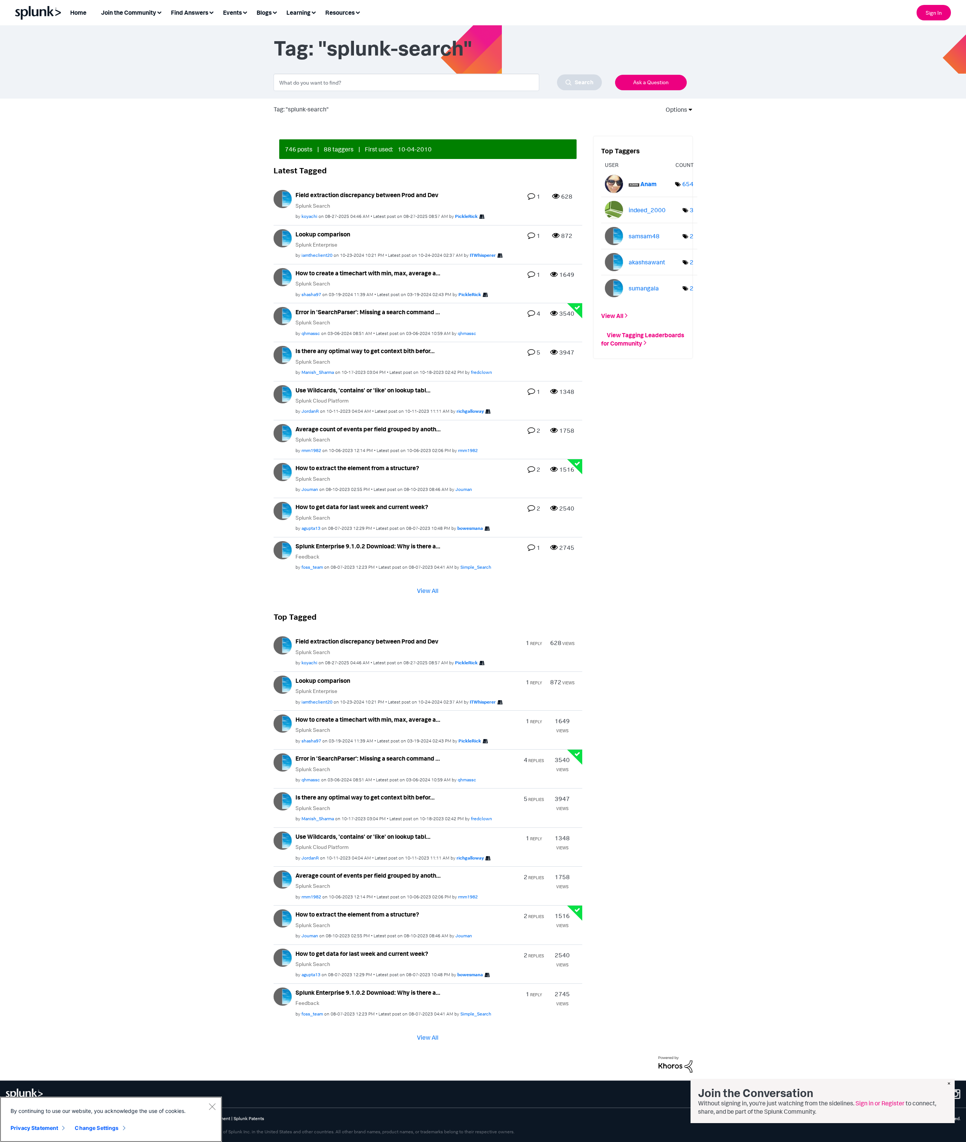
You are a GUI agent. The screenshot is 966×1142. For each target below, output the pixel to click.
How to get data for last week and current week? (361, 507)
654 (688, 184)
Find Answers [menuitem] (189, 12)
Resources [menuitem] (340, 12)
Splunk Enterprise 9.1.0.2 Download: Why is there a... (367, 546)
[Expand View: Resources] (357, 12)
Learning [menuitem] (298, 12)
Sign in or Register (879, 1103)
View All (427, 590)
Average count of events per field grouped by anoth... (368, 429)
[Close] (212, 1106)
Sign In (934, 12)
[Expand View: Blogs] (274, 12)
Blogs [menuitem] (264, 12)
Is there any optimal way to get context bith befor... (365, 351)
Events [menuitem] (232, 12)
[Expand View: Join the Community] (159, 12)
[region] (111, 1119)
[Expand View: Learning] (313, 12)
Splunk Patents (249, 1118)
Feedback (307, 556)
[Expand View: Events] (245, 12)
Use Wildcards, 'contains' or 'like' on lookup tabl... (363, 390)
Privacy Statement (34, 1128)
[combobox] (438, 82)
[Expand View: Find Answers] (211, 12)
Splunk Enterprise (316, 244)
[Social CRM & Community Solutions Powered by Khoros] (675, 1063)
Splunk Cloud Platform (322, 400)
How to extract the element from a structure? (357, 468)
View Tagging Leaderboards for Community (642, 339)
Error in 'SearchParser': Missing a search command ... (367, 312)
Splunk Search (312, 205)
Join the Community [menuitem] (128, 12)
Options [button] (674, 109)
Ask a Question (651, 82)
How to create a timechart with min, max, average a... (367, 273)
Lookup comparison (322, 234)
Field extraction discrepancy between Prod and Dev (366, 195)
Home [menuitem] (78, 12)
